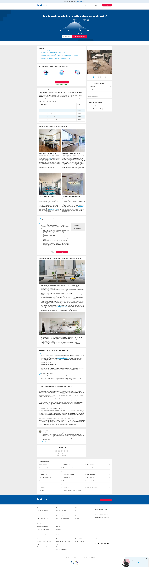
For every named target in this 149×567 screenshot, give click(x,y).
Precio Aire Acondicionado (43, 521)
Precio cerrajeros (66, 471)
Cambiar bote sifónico (93, 96)
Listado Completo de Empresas (101, 514)
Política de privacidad (67, 557)
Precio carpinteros (43, 471)
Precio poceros (90, 484)
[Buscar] (85, 5)
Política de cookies (78, 557)
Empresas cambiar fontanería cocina (96, 105)
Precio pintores (42, 484)
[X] (102, 544)
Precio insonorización (67, 477)
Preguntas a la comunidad (80, 513)
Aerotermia (69, 8)
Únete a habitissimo (137, 563)
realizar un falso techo (62, 306)
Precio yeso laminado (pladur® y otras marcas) (73, 490)
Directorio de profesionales (56, 5)
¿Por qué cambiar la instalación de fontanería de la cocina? (53, 52)
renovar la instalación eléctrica (63, 358)
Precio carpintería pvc (91, 467)
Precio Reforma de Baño (42, 510)
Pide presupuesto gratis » (106, 51)
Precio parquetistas (67, 480)
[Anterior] (90, 77)
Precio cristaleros (90, 471)
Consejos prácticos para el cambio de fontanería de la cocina (54, 57)
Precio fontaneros (43, 474)
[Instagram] (96, 544)
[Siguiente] (108, 77)
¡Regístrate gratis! (80, 1)
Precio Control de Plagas (42, 534)
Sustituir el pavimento (53, 209)
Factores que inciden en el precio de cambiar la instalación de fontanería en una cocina (59, 55)
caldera (50, 158)
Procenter (77, 518)
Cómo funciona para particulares (44, 541)
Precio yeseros (42, 490)
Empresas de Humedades (61, 515)
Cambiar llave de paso (93, 89)
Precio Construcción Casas (43, 518)
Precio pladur (66, 484)
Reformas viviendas (100, 8)
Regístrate (39, 544)
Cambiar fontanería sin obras (94, 93)
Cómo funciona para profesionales (63, 541)
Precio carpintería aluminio (44, 467)
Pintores (58, 526)
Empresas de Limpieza (61, 513)
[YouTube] (105, 544)
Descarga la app (59, 546)
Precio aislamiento (43, 464)
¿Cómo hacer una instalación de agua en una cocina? (52, 54)
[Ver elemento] (93, 77)
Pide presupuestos (107, 5)
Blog (73, 5)
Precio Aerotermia (41, 513)
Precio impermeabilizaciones (45, 477)
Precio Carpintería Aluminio (43, 529)
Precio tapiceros (42, 487)
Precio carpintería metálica (68, 467)
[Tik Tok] (108, 544)
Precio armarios (90, 464)
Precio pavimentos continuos (93, 480)
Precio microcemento (43, 480)
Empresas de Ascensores (61, 510)
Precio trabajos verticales (92, 487)
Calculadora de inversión (61, 549)
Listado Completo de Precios (101, 509)
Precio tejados (66, 487)
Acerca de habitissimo (80, 541)
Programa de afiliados (80, 544)
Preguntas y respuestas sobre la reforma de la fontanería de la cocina (55, 58)
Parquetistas (58, 521)
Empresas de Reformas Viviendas (63, 518)
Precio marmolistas (91, 477)
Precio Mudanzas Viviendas (43, 515)
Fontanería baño (91, 86)
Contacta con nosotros (99, 540)
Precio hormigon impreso (68, 474)
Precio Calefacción (41, 532)
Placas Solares (84, 8)
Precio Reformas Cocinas (42, 526)
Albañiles (58, 532)
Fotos (76, 515)
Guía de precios (67, 5)
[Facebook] (99, 544)
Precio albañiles (66, 464)
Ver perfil (44, 441)
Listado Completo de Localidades (102, 517)
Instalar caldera (54, 8)
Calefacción (39, 8)
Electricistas (58, 529)
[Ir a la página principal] (42, 5)
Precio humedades (91, 474)
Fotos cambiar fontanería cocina (96, 108)
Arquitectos (58, 534)
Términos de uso (57, 557)
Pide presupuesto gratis (80, 36)
